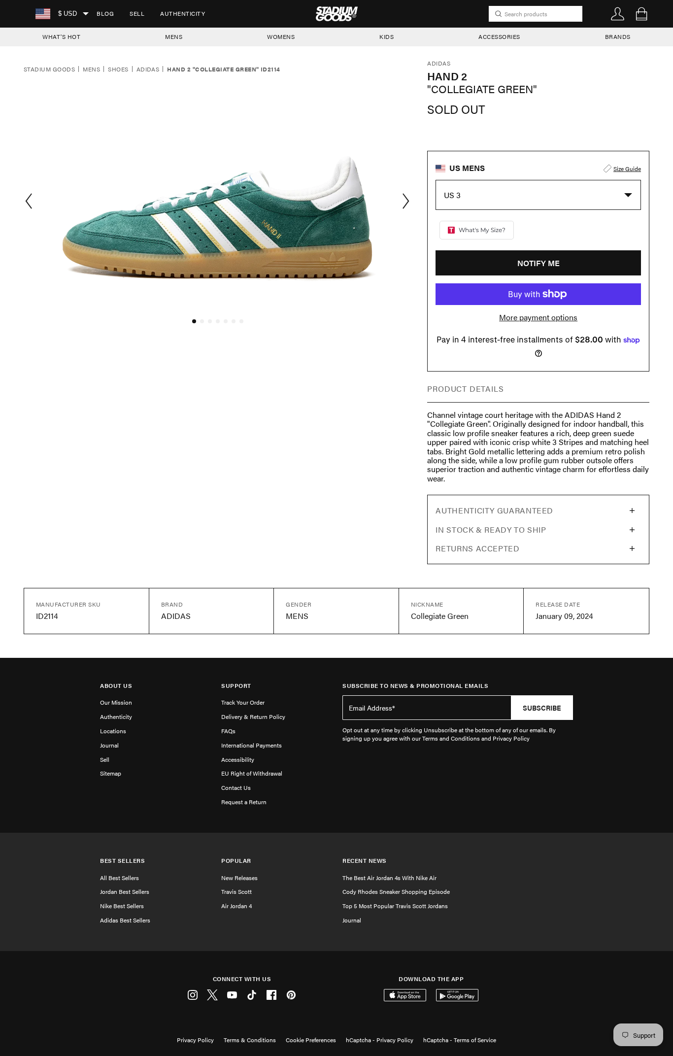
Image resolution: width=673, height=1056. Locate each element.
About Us (116, 685)
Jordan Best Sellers (124, 891)
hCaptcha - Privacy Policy (379, 1039)
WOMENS (281, 36)
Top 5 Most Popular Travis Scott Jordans (395, 905)
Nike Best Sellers (122, 905)
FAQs (228, 730)
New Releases (239, 877)
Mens (91, 69)
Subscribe (542, 708)
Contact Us (236, 787)
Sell (137, 13)
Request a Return (244, 801)
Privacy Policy (195, 1039)
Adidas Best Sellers (125, 920)
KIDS (386, 36)
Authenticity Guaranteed (494, 510)
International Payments (251, 745)
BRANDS (618, 36)
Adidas (148, 69)
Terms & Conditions (250, 1039)
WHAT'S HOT (61, 36)
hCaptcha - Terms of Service (459, 1039)
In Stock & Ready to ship (491, 529)
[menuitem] (105, 13)
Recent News (364, 860)
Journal (109, 745)
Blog (105, 13)
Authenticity (182, 13)
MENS (173, 36)
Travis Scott (236, 891)
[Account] (618, 14)
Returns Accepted (477, 548)
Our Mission (116, 702)
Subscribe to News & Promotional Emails (415, 685)
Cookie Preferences (311, 1039)
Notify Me (538, 263)
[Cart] (641, 14)
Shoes (118, 69)
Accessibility (237, 759)
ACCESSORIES (499, 36)
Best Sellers (122, 860)
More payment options (538, 317)
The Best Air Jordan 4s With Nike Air (389, 877)
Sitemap (110, 773)
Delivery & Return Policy (253, 716)
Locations (113, 730)
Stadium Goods (49, 69)
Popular (236, 860)
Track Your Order (243, 702)
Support (236, 685)
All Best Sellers (119, 877)
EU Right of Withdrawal (251, 773)
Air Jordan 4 (236, 905)
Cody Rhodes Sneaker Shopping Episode (396, 891)
